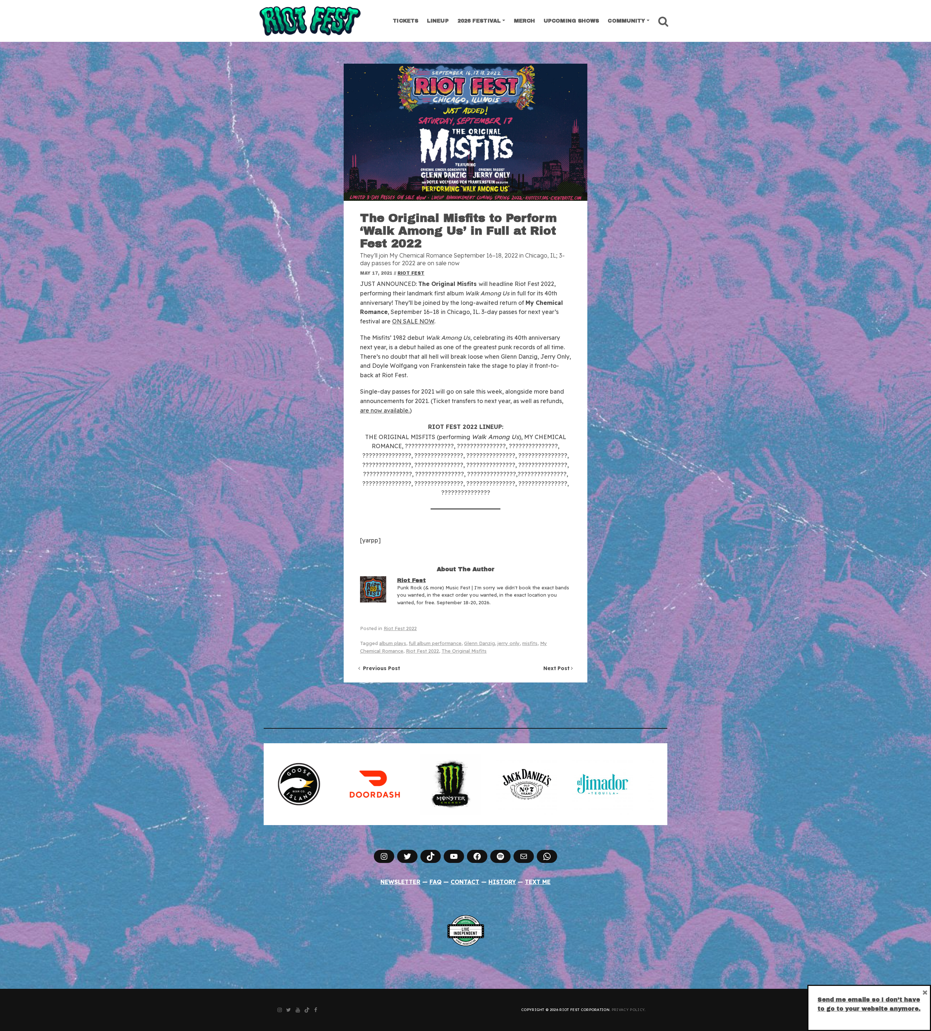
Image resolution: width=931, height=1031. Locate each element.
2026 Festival (479, 21)
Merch (524, 21)
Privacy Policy (628, 1009)
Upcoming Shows (571, 21)
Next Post (557, 668)
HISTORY (502, 881)
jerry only (509, 643)
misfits (530, 643)
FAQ (435, 881)
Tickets (405, 21)
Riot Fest (410, 273)
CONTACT (465, 881)
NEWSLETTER (400, 881)
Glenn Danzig (479, 643)
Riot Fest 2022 (400, 628)
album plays (392, 643)
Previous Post (380, 668)
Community (626, 21)
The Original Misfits (464, 651)
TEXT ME (538, 881)
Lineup (438, 21)
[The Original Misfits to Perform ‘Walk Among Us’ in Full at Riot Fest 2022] (465, 132)
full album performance (435, 643)
